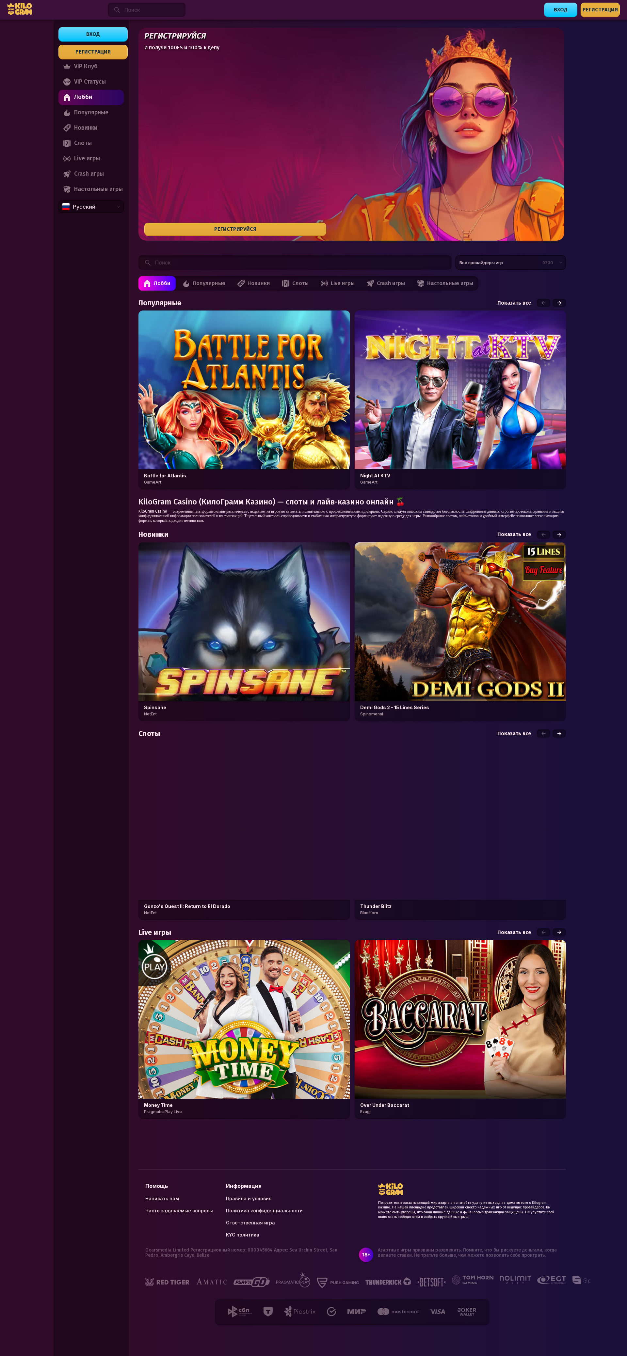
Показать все (514, 303)
